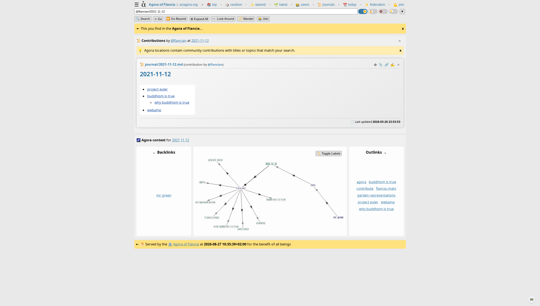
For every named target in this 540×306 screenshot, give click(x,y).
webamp (154, 110)
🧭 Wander (246, 18)
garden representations (376, 195)
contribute (364, 188)
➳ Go (158, 19)
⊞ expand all (199, 19)
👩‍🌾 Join (263, 18)
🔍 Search (143, 18)
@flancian (179, 40)
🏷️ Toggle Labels (328, 153)
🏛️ (170, 244)
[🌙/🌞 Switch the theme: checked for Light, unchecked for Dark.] (362, 11)
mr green (163, 195)
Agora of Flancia (186, 244)
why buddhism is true (171, 102)
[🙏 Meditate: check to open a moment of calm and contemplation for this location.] (393, 11)
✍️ (392, 64)
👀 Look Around (223, 18)
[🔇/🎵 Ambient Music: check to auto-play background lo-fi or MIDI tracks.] (383, 11)
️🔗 (386, 64)
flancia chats (386, 188)
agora (361, 181)
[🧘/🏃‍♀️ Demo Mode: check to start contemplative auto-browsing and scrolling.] (373, 11)
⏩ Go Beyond (176, 18)
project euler (157, 89)
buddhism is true (160, 96)
